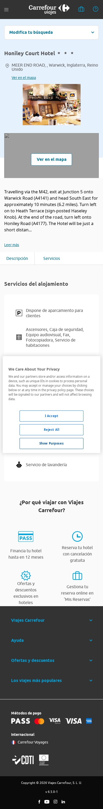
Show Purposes (51, 443)
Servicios (51, 258)
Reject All (51, 430)
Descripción (17, 258)
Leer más (11, 245)
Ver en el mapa (24, 78)
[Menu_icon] (6, 9)
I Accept (51, 416)
